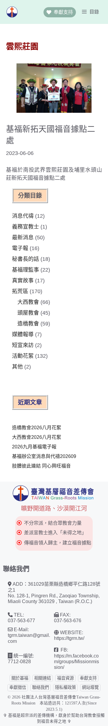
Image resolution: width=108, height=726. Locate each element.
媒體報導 (23, 334)
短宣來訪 (23, 345)
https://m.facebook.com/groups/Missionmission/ (76, 661)
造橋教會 (28, 324)
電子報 (20, 248)
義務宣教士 (25, 227)
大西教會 (28, 302)
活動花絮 (23, 356)
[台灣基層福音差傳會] (12, 12)
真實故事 (23, 281)
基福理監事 (25, 270)
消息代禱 (23, 216)
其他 (17, 367)
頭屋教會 (28, 313)
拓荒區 (20, 291)
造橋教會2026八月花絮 (36, 427)
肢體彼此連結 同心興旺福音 (41, 465)
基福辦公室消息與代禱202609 (44, 456)
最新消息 (23, 238)
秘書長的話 (25, 259)
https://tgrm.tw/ (69, 638)
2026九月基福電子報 (34, 446)
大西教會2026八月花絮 (36, 437)
